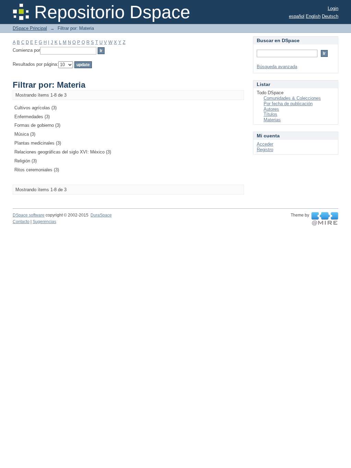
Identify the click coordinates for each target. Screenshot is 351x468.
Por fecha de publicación (288, 103)
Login (333, 8)
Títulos (270, 114)
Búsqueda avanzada (277, 66)
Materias (272, 119)
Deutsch (330, 16)
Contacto (21, 221)
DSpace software (29, 215)
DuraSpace (101, 215)
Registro (265, 149)
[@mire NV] (324, 219)
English (313, 16)
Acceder (265, 144)
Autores (271, 109)
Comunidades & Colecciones (292, 98)
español (296, 16)
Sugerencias (44, 221)
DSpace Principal (30, 28)
